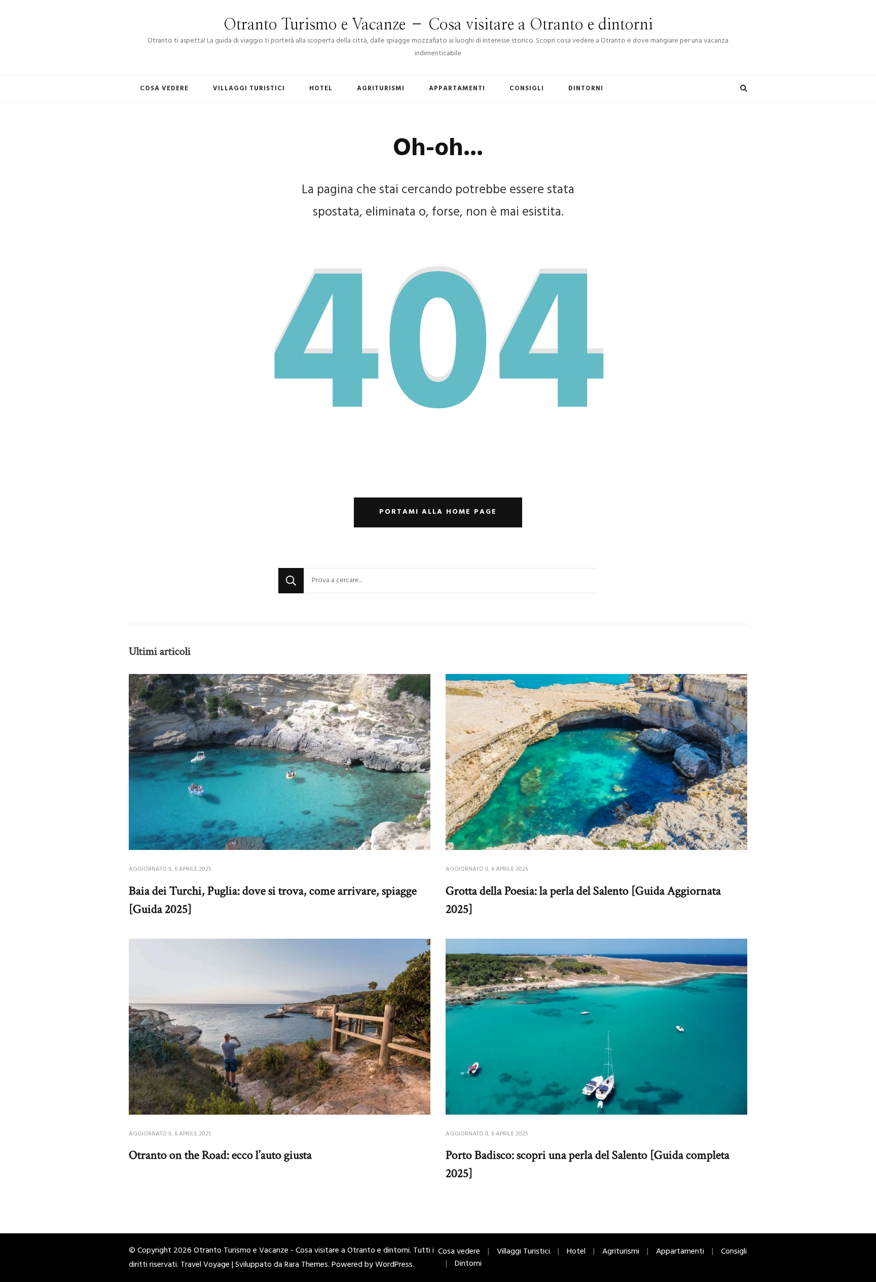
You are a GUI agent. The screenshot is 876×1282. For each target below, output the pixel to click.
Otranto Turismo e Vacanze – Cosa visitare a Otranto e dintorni (438, 24)
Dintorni (585, 88)
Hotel (321, 88)
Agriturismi (381, 88)
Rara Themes (306, 1264)
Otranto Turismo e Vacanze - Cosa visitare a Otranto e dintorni (302, 1250)
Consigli (526, 88)
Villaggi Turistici (249, 88)
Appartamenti (457, 88)
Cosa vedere (164, 88)
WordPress (394, 1264)
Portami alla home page (438, 512)
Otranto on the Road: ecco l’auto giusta (220, 1155)
